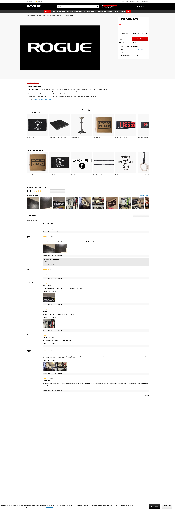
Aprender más (49, 507)
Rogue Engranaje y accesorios (35, 15)
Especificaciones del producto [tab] (47, 82)
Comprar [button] (46, 11)
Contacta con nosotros (134, 1)
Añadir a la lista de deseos (126, 42)
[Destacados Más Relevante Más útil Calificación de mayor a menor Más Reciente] (141, 215)
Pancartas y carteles (60, 15)
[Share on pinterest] (92, 110)
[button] (98, 6)
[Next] (148, 395)
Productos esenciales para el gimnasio (49, 15)
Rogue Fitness (140, 49)
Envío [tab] (56, 82)
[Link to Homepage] (34, 6)
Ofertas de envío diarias (109, 5)
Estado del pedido (144, 1)
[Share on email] (95, 110)
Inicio (28, 15)
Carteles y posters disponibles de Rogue (42, 99)
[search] (78, 6)
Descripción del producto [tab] (33, 82)
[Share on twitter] (89, 110)
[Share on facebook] (86, 110)
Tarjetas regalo (125, 1)
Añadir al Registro (138, 42)
